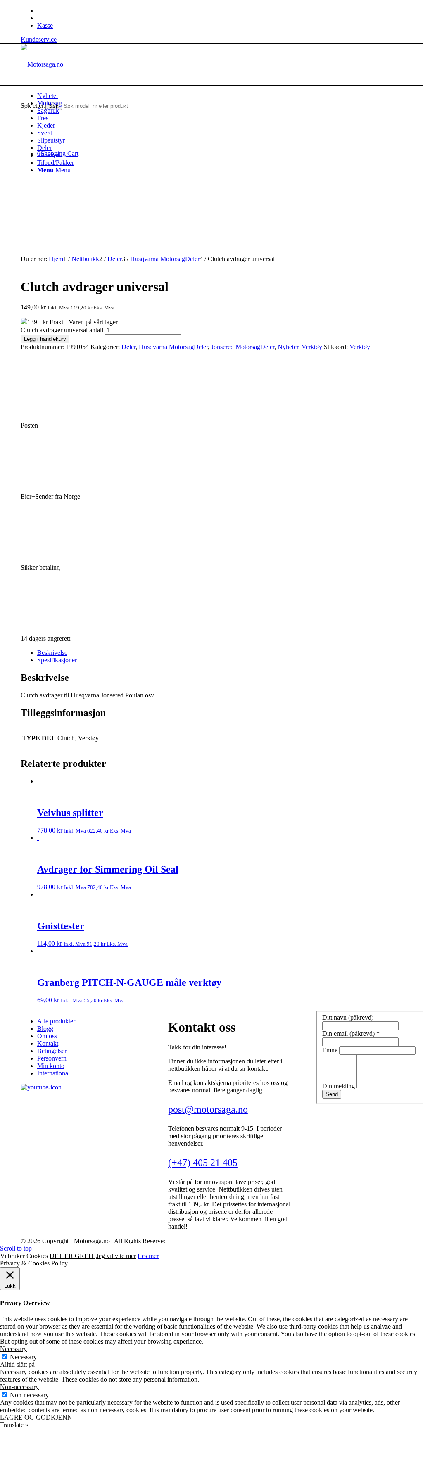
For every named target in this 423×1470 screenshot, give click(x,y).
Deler (128, 346)
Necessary (23, 1357)
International (53, 1073)
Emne (330, 1050)
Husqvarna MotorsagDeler (173, 346)
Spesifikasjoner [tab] (57, 660)
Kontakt (47, 1043)
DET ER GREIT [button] (72, 1255)
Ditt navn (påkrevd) (347, 1017)
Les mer (148, 1255)
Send (332, 1094)
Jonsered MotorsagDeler (242, 346)
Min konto (50, 1065)
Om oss (47, 1035)
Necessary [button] (13, 1348)
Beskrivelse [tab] (52, 652)
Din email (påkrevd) (351, 1033)
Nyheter (288, 346)
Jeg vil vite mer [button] (116, 1255)
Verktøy (312, 346)
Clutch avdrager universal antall (62, 329)
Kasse (45, 25)
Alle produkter (56, 1021)
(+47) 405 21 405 (203, 1162)
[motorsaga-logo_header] (42, 64)
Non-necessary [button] (19, 1386)
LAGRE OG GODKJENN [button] (36, 1417)
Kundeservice (39, 39)
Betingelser (52, 1050)
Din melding (339, 1085)
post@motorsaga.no (208, 1109)
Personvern (52, 1058)
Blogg (45, 1028)
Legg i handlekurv (45, 339)
